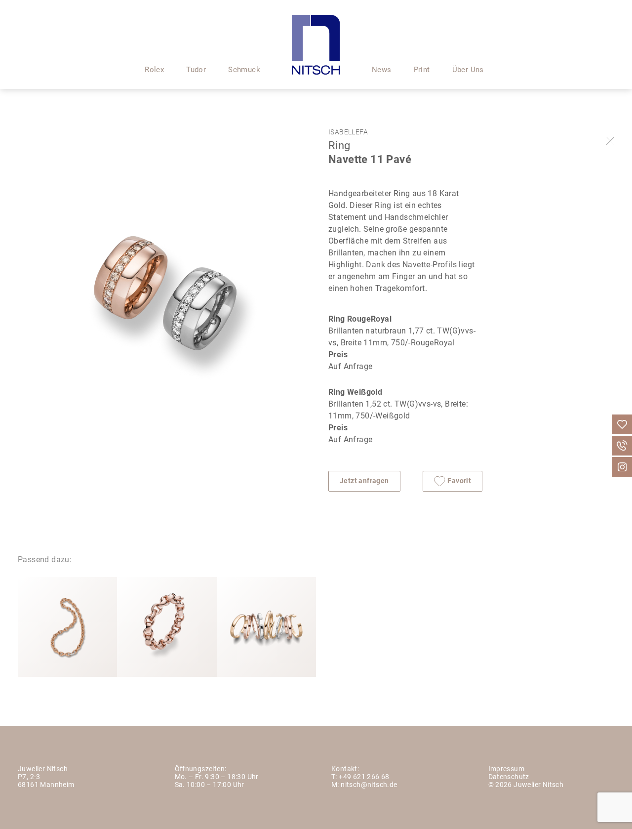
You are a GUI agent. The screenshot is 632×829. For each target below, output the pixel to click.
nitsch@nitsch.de (369, 785)
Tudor (196, 70)
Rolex (154, 70)
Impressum (506, 769)
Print (422, 70)
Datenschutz (508, 777)
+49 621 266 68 (364, 777)
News (382, 70)
